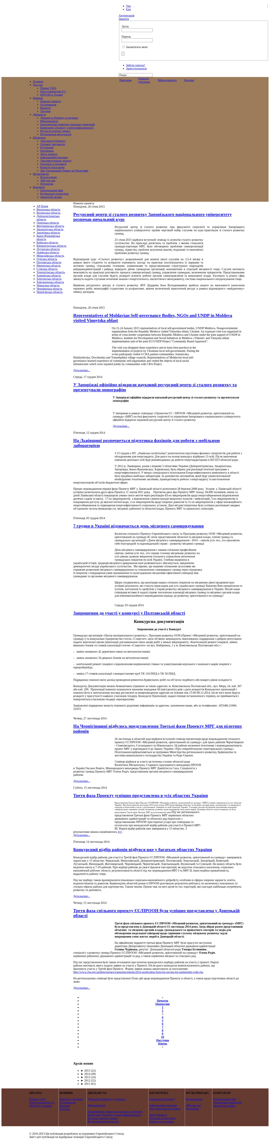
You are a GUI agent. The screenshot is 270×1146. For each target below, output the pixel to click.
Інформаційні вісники (163, 1105)
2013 (85, 1077)
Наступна (162, 1040)
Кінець (162, 1043)
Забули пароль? (135, 65)
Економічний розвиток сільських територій (115, 1111)
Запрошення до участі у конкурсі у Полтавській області (129, 613)
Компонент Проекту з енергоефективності (114, 1114)
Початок (162, 1000)
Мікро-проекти (167, 80)
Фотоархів (192, 1108)
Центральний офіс (224, 1099)
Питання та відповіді (162, 1118)
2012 (85, 1080)
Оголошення (67, 1102)
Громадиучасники (144, 80)
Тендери (189, 80)
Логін (125, 26)
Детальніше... (81, 370)
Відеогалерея (194, 1099)
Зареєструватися (136, 68)
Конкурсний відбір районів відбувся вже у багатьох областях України (142, 849)
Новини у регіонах (71, 1099)
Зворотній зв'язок (224, 1105)
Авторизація (126, 15)
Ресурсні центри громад (103, 1118)
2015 (85, 1070)
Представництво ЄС (42, 1102)
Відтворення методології (103, 1121)
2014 (85, 1073)
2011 (85, 1083)
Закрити (124, 18)
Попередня (162, 1004)
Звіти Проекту (158, 1114)
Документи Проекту (162, 1099)
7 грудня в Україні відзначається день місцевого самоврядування (138, 525)
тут (120, 831)
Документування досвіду (165, 1108)
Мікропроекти (97, 1105)
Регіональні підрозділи (227, 1102)
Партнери (125, 80)
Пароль (126, 36)
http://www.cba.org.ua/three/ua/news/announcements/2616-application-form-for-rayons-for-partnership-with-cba (138, 972)
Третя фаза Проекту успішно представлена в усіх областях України (140, 795)
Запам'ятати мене (137, 47)
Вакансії (65, 1105)
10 (162, 1037)
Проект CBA (37, 1099)
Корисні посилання (161, 1121)
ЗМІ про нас (193, 1105)
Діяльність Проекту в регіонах (107, 1099)
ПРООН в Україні (40, 1105)
